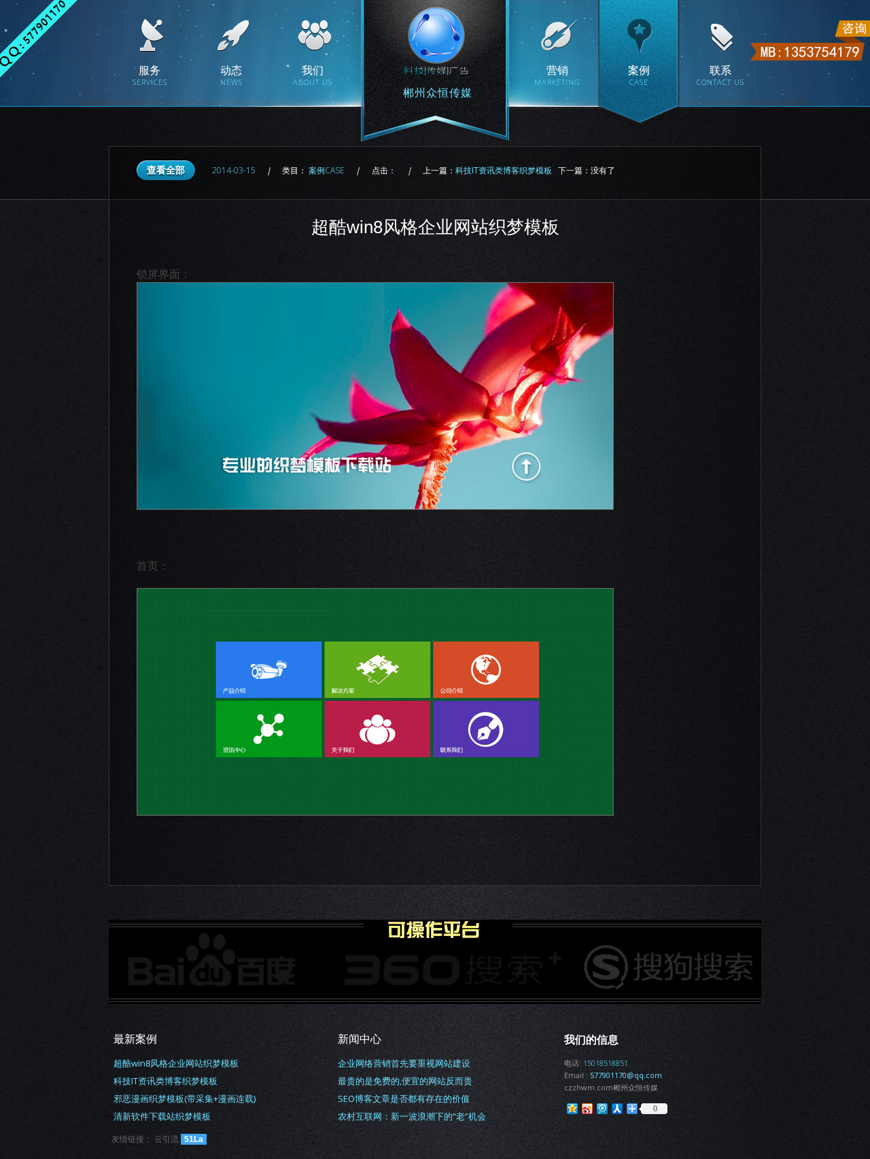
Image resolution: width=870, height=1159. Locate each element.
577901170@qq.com (626, 1075)
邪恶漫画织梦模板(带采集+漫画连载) (185, 1098)
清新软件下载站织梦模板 (162, 1116)
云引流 (166, 1139)
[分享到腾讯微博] (601, 1108)
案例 (327, 170)
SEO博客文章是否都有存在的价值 (404, 1098)
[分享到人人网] (616, 1108)
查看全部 (166, 169)
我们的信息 (591, 1039)
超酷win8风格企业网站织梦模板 (176, 1063)
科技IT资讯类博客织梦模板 (503, 170)
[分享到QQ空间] (571, 1108)
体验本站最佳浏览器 (23, 545)
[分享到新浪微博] (586, 1108)
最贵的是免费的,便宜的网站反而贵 (405, 1081)
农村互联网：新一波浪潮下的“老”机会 (412, 1116)
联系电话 (808, 40)
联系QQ (39, 39)
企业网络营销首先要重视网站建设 (404, 1063)
